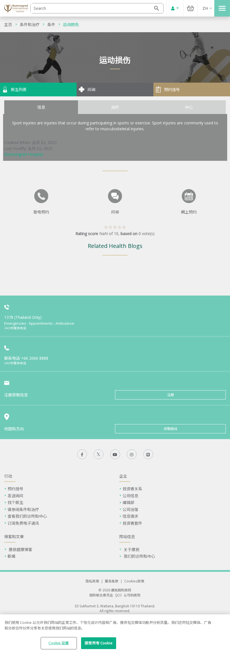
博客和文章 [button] (14, 536)
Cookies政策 (134, 581)
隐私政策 (92, 581)
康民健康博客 (20, 549)
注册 (170, 394)
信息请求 (130, 516)
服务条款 (111, 581)
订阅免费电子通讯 (23, 523)
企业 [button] (123, 476)
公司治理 (130, 509)
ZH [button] (205, 8)
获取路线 (170, 428)
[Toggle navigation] (222, 8)
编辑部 (128, 502)
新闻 (11, 556)
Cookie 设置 (59, 642)
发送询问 (15, 495)
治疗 (115, 107)
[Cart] (190, 8)
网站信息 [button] (127, 536)
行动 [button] (8, 476)
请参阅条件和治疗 (23, 509)
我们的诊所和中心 (139, 556)
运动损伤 (71, 24)
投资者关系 (132, 488)
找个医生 (15, 502)
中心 (189, 107)
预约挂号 (15, 488)
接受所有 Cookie (98, 642)
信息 (41, 107)
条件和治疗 (30, 24)
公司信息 (130, 495)
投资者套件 (132, 523)
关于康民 (131, 549)
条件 (51, 24)
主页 (8, 24)
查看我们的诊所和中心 (27, 516)
